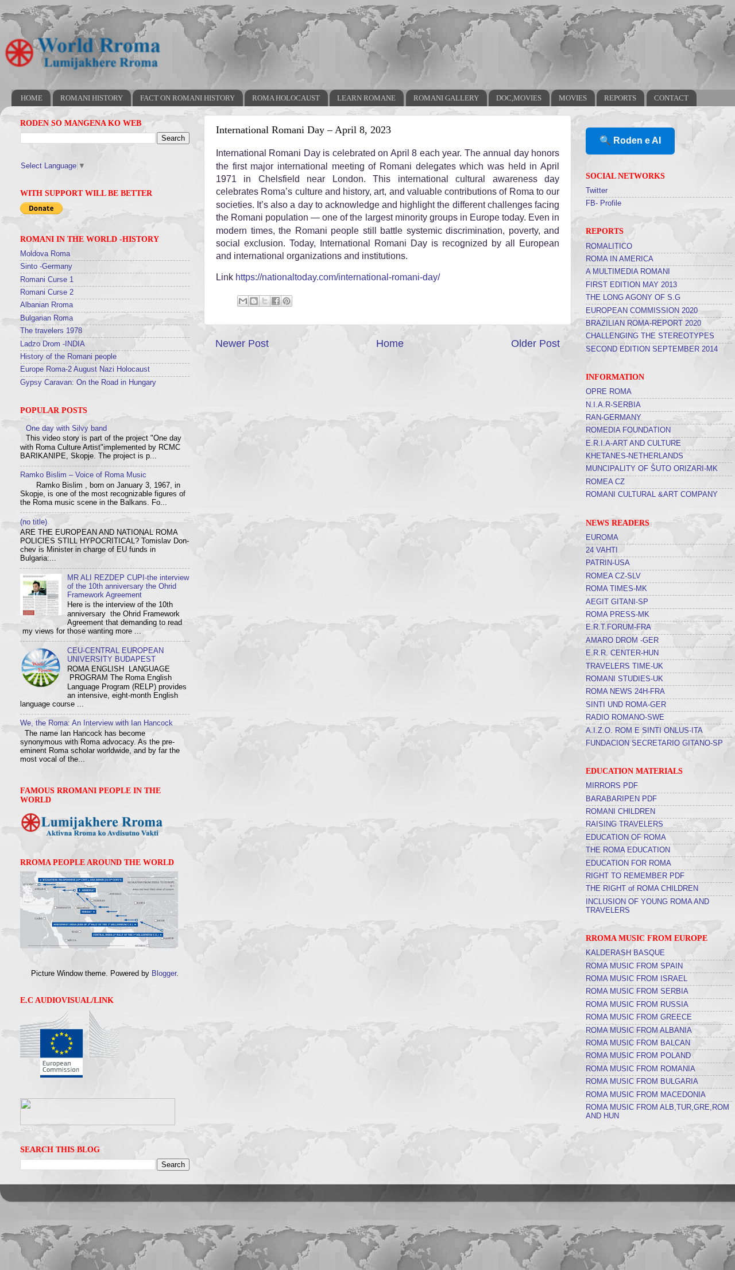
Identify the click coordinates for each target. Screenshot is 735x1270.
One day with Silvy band (66, 428)
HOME (31, 98)
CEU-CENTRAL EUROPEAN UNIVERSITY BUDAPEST (115, 655)
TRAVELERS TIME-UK (624, 666)
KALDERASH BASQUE (625, 953)
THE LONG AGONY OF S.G (633, 298)
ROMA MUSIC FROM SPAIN (634, 966)
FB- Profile (603, 203)
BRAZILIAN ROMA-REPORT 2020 (643, 323)
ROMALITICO (609, 246)
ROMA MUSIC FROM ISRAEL (636, 979)
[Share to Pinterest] (286, 301)
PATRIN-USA (608, 563)
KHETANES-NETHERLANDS (634, 456)
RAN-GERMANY (613, 418)
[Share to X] (264, 301)
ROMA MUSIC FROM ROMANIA (640, 1069)
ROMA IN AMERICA (619, 259)
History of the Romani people (68, 357)
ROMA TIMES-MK (616, 589)
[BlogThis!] (254, 301)
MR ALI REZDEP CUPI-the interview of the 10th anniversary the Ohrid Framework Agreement (128, 586)
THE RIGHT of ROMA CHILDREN (642, 889)
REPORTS (620, 98)
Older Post (535, 343)
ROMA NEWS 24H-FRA (625, 692)
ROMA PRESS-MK (617, 615)
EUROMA (602, 538)
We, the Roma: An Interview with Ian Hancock (96, 723)
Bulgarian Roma (46, 318)
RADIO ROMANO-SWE (625, 717)
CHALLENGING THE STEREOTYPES (650, 336)
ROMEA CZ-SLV (613, 576)
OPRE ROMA (609, 392)
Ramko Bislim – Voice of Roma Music (83, 475)
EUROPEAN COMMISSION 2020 (642, 311)
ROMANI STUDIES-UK (624, 679)
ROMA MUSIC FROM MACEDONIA (646, 1095)
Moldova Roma (45, 254)
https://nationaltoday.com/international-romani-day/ (337, 277)
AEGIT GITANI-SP (617, 602)
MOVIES (573, 98)
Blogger (164, 974)
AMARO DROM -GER (622, 640)
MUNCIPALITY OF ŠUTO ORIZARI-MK (652, 469)
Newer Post (242, 343)
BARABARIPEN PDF (621, 799)
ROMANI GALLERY (446, 98)
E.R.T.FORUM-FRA (618, 627)
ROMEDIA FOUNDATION (628, 430)
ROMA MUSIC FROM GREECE (639, 1017)
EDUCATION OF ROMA (626, 837)
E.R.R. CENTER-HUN (622, 653)
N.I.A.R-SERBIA (613, 405)
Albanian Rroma (46, 305)
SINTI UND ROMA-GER (626, 705)
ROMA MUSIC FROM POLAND (638, 1056)
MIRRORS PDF (612, 786)
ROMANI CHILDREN (620, 812)
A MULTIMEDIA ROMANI (628, 272)
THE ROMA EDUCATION (628, 850)
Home (390, 343)
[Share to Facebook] (275, 301)
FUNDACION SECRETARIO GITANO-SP (654, 743)
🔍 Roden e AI (630, 140)
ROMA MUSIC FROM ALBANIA (639, 1030)
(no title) (33, 522)
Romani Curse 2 (47, 292)
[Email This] (243, 301)
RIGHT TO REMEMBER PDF (635, 876)
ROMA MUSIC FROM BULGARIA (642, 1082)
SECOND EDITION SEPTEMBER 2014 (652, 349)
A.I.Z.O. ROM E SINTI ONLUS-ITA (644, 731)
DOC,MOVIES (518, 98)
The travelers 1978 (51, 331)
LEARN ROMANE (366, 98)
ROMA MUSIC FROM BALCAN (638, 1043)
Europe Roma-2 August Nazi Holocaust (85, 369)
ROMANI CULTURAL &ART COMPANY (652, 495)
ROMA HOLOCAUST (286, 98)
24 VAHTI (602, 550)
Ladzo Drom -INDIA (52, 344)
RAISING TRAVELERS (624, 824)
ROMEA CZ (605, 482)
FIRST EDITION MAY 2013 (631, 285)
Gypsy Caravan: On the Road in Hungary (88, 383)
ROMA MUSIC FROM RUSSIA (637, 1005)
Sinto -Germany (46, 267)
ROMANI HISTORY (91, 98)
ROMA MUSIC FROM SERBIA (637, 991)
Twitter (597, 191)
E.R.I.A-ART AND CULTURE (633, 443)
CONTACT (671, 98)
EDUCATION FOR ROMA (628, 863)
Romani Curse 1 (47, 280)
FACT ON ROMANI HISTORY (187, 98)
